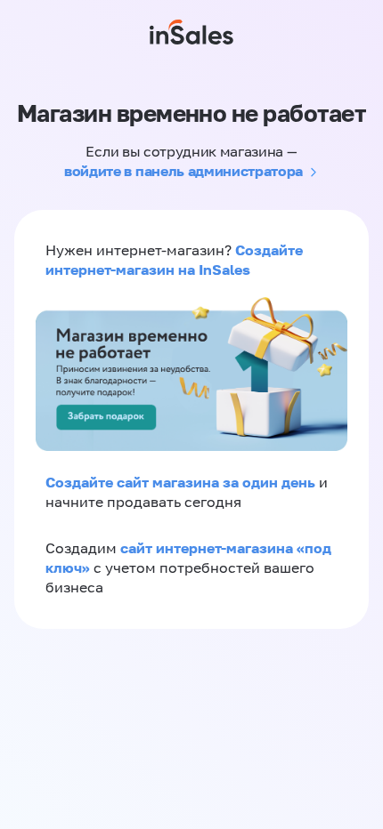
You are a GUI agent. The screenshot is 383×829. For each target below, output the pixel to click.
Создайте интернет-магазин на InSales (174, 259)
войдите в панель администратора (183, 171)
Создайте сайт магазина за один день (182, 482)
